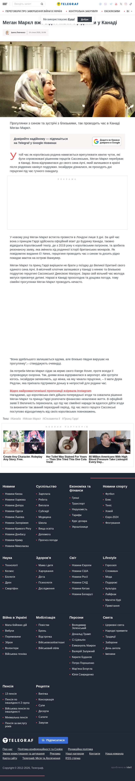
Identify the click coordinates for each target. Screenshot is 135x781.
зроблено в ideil (121, 767)
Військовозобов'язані (52, 642)
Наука (7, 558)
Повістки (44, 625)
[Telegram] (111, 3)
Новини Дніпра (14, 505)
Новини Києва (13, 493)
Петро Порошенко (83, 663)
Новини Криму (14, 540)
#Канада (15, 418)
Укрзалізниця (80, 526)
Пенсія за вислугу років (16, 725)
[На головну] (67, 4)
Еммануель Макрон (84, 645)
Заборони (111, 642)
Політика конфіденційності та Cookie (40, 749)
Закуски (43, 722)
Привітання (112, 605)
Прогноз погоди (48, 540)
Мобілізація (45, 617)
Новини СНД (80, 582)
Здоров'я (43, 558)
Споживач (111, 571)
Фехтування (112, 522)
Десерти (44, 711)
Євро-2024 (112, 517)
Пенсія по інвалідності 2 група (17, 701)
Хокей (109, 511)
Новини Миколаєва (17, 546)
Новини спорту (115, 486)
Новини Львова (14, 517)
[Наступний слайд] (131, 11)
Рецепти (42, 686)
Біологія (10, 576)
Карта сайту (10, 758)
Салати (43, 717)
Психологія (45, 582)
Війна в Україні (15, 617)
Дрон (8, 582)
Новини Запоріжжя (16, 522)
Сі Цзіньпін (78, 639)
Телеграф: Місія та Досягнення (41, 758)
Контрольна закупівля (83, 11)
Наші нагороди (75, 753)
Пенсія (8, 686)
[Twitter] (121, 4)
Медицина (45, 517)
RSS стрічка (73, 758)
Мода (108, 576)
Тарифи (76, 515)
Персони (76, 617)
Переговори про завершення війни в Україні (33, 11)
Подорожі (111, 582)
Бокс (108, 499)
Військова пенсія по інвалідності (17, 710)
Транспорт (78, 503)
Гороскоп (111, 565)
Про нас (8, 749)
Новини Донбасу (15, 534)
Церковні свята (114, 625)
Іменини (110, 654)
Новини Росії (80, 576)
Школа (43, 522)
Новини (9, 486)
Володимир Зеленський (79, 627)
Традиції (110, 636)
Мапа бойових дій (16, 625)
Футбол (109, 493)
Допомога (45, 534)
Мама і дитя (46, 565)
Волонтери (11, 648)
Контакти (94, 753)
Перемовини (13, 636)
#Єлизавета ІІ (51, 418)
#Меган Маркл (32, 418)
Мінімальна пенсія (16, 717)
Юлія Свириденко (83, 674)
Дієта (42, 576)
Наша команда (114, 753)
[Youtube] (116, 4)
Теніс (108, 505)
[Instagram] (125, 3)
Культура (110, 588)
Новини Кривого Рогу (18, 528)
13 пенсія (11, 693)
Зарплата (44, 493)
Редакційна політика (80, 749)
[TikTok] (130, 4)
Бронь (42, 630)
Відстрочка (45, 636)
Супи (42, 705)
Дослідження (46, 588)
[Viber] (105, 4)
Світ (72, 558)
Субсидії (44, 511)
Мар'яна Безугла (82, 668)
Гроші (75, 497)
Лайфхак (110, 594)
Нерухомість (79, 509)
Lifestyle (109, 558)
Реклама (55, 753)
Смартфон (11, 588)
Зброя (9, 642)
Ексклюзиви (112, 11)
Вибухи (9, 630)
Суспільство (46, 486)
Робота (43, 499)
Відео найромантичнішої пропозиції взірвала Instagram (50, 390)
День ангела (112, 648)
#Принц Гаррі (70, 418)
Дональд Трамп (81, 634)
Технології (11, 565)
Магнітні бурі (113, 600)
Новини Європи (81, 565)
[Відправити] (42, 4)
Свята (108, 617)
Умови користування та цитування (24, 753)
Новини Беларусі (82, 594)
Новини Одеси (14, 511)
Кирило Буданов (82, 657)
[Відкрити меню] (5, 4)
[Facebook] (100, 3)
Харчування (46, 571)
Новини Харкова (15, 499)
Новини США (80, 571)
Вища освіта (46, 528)
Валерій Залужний (83, 651)
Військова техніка (16, 654)
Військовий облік (49, 648)
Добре (84, 19)
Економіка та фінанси (80, 488)
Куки (71, 19)
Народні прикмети (116, 630)
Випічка (43, 693)
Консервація (46, 699)
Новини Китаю (81, 588)
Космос (9, 571)
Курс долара (79, 521)
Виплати (44, 505)
